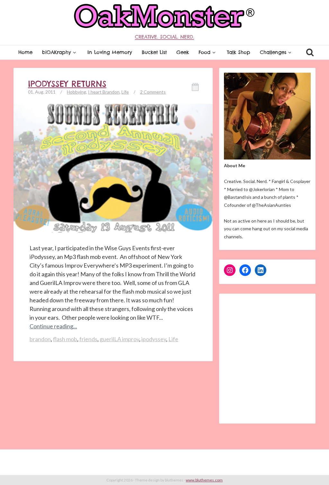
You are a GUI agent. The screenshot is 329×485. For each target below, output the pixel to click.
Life (125, 92)
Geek (182, 52)
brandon (40, 339)
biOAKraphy (56, 52)
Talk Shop (238, 52)
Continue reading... (53, 326)
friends (88, 339)
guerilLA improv (119, 339)
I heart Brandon (104, 92)
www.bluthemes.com (204, 480)
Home (25, 52)
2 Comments (153, 92)
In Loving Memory (109, 52)
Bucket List (154, 52)
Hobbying (76, 92)
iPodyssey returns (67, 84)
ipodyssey (153, 339)
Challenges (273, 52)
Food (204, 52)
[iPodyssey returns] (113, 174)
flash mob (65, 339)
